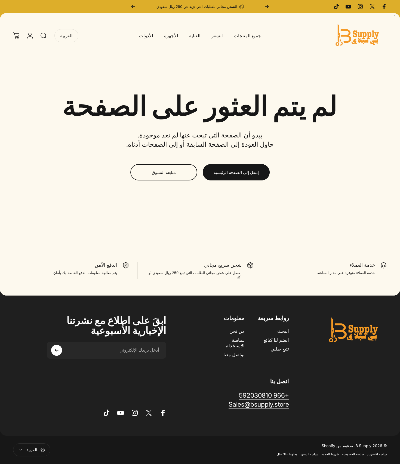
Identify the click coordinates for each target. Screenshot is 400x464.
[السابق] (267, 6)
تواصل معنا (234, 354)
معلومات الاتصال (287, 454)
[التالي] (133, 6)
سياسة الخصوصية (353, 454)
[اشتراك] (56, 350)
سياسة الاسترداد (377, 454)
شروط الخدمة (330, 454)
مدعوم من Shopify (337, 446)
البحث (283, 331)
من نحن (237, 331)
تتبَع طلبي (279, 349)
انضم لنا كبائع (276, 340)
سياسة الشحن (309, 454)
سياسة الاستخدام (235, 343)
